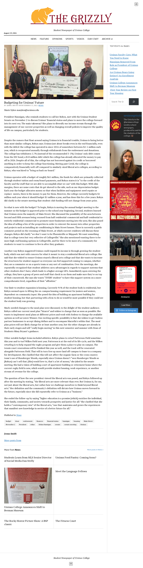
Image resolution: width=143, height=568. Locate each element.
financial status (53, 421)
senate (57, 424)
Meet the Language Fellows (71, 471)
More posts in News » (95, 450)
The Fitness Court (65, 520)
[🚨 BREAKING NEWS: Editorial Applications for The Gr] (126, 200)
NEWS (33, 38)
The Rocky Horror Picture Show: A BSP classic (26, 522)
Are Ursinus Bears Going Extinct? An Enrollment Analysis (122, 75)
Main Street (88, 421)
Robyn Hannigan (45, 424)
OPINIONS (57, 38)
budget (8, 421)
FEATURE (44, 38)
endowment (27, 421)
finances (40, 421)
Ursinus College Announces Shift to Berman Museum (24, 508)
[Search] (134, 101)
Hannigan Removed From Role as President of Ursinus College (124, 65)
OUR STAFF (93, 38)
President (22, 424)
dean (17, 421)
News (41, 105)
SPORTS (69, 38)
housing (77, 421)
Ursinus (83, 424)
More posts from (12, 440)
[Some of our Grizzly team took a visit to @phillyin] (126, 240)
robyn (32, 424)
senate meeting (70, 424)
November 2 (10, 424)
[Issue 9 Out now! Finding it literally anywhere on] (126, 280)
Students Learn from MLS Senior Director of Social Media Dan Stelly (27, 459)
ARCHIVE (106, 38)
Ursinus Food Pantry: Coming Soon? (75, 457)
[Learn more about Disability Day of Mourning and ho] (126, 160)
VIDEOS (80, 38)
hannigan (66, 421)
